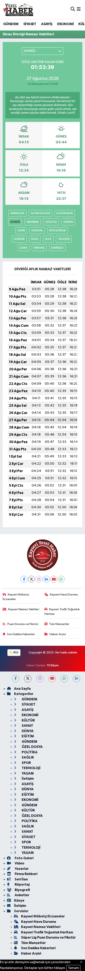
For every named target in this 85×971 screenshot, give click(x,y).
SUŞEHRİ (19, 239)
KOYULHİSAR (57, 230)
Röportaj (22, 884)
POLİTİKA (29, 752)
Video (19, 863)
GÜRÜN (68, 221)
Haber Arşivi (58, 634)
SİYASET (29, 24)
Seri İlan (21, 879)
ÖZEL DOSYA (32, 747)
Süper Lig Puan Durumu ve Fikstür (48, 937)
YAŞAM (27, 773)
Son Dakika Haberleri (21, 634)
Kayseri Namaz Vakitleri (23, 609)
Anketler (21, 895)
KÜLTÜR (28, 720)
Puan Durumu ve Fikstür (22, 624)
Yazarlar (21, 868)
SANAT (27, 725)
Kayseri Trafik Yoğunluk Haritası (62, 611)
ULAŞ (48, 239)
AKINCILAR (17, 213)
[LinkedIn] (46, 579)
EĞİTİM (27, 736)
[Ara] (73, 9)
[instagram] (40, 678)
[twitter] (27, 678)
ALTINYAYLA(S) (40, 213)
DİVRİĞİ (15, 221)
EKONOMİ (65, 24)
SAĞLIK (27, 757)
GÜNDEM (10, 24)
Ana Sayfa (22, 688)
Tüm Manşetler (59, 624)
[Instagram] (38, 579)
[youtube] (52, 678)
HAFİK (21, 230)
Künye (19, 900)
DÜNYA (27, 731)
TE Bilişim (53, 665)
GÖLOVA (51, 221)
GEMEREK (32, 221)
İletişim (27, 778)
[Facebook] (24, 579)
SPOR (26, 763)
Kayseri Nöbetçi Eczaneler (16, 597)
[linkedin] (76, 678)
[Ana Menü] (79, 9)
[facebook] (15, 678)
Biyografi (22, 890)
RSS (15, 652)
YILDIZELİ (64, 239)
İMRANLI (39, 247)
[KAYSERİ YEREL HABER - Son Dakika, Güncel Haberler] (18, 9)
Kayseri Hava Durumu (64, 594)
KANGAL (37, 230)
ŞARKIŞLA (57, 247)
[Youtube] (53, 579)
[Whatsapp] (61, 579)
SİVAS (35, 239)
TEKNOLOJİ (30, 768)
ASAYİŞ (46, 24)
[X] (31, 579)
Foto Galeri (23, 858)
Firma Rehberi (25, 874)
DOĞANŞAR (65, 213)
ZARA (23, 247)
